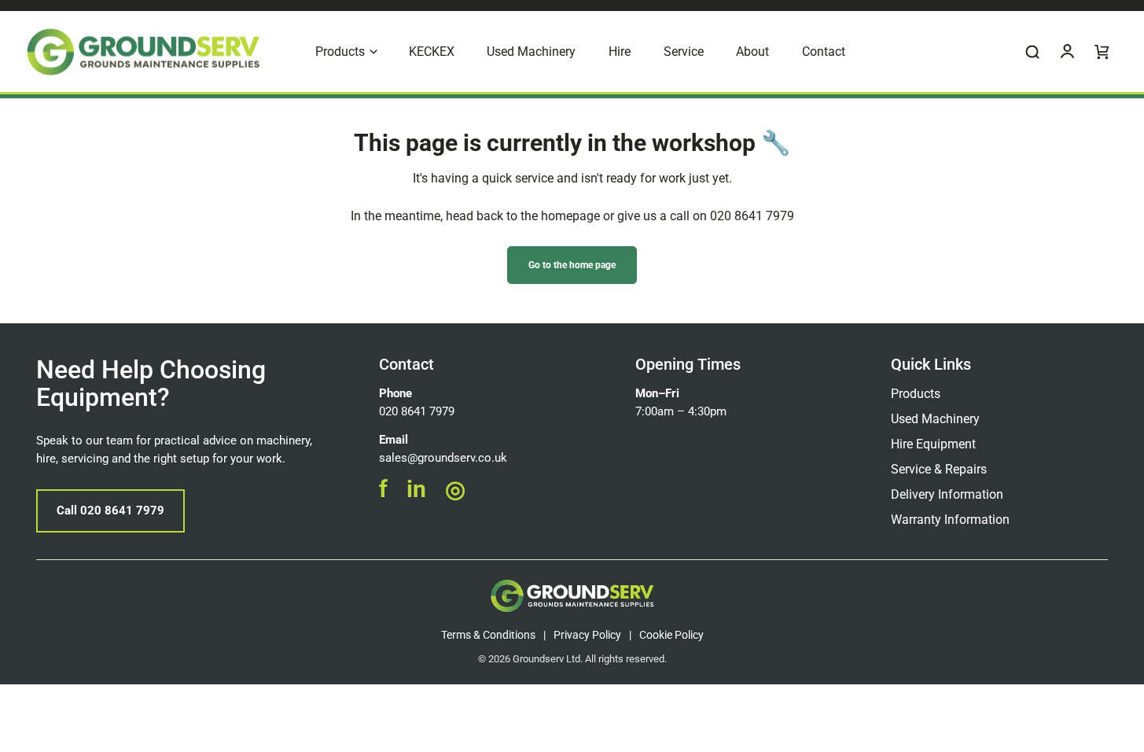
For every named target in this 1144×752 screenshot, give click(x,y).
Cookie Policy (671, 635)
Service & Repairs (939, 469)
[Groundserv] (143, 52)
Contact (406, 364)
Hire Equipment (933, 444)
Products (915, 393)
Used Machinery (935, 418)
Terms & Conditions (488, 635)
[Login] (1067, 52)
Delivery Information (947, 494)
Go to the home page (572, 265)
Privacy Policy (587, 635)
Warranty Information (950, 519)
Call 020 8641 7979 (110, 510)
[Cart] (1101, 52)
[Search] (1032, 52)
